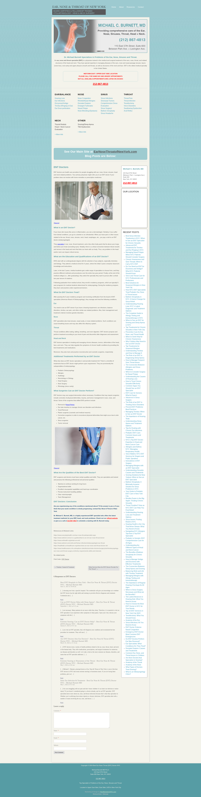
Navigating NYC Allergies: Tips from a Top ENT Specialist (135, 533)
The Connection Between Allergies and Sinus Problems (135, 367)
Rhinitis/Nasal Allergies (86, 101)
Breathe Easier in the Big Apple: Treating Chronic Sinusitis (135, 500)
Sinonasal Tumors (107, 101)
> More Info (59, 134)
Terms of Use (97, 794)
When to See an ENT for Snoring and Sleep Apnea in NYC (135, 322)
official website (112, 518)
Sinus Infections (107, 98)
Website (56, 745)
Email (56, 738)
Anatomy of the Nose (133, 665)
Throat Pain (128, 98)
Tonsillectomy (129, 103)
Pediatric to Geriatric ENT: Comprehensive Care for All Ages (135, 540)
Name (56, 730)
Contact (141, 7)
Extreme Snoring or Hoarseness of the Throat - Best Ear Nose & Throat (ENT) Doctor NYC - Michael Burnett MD (87, 662)
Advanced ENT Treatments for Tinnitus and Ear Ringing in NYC (135, 247)
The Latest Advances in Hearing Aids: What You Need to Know (134, 599)
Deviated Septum (84, 103)
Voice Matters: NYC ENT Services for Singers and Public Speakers (135, 456)
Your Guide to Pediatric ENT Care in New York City (134, 493)
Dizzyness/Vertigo (61, 103)
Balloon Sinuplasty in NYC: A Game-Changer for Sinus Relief (135, 299)
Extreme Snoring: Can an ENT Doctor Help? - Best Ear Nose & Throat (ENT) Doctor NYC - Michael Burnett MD (87, 623)
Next (145, 35)
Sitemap (105, 794)
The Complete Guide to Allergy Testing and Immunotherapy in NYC (134, 315)
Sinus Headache (107, 113)
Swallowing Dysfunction (133, 108)
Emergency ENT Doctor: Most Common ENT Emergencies (135, 634)
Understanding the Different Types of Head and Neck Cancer (134, 547)
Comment (57, 711)
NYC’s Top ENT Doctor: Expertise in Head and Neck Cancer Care (134, 442)
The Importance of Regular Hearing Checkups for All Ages (135, 585)
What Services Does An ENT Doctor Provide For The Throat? (103, 568)
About (121, 7)
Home (113, 7)
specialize (60, 244)
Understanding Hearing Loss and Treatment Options (134, 514)
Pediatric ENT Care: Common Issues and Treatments (133, 435)
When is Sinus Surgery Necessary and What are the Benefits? (135, 592)
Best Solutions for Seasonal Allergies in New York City (135, 285)
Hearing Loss (60, 98)
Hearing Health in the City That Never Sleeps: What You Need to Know (135, 526)
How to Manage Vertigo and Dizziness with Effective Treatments (134, 561)
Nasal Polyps (83, 108)
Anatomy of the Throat (134, 662)
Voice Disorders (130, 106)
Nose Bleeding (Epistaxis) (87, 111)
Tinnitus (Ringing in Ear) (64, 106)
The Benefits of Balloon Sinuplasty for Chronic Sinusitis (134, 554)
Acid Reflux (128, 111)
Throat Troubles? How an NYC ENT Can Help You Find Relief (135, 507)
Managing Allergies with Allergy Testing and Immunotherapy (134, 578)
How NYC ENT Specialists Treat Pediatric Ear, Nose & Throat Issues (136, 292)
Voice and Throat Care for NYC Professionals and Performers (135, 278)
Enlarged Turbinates (85, 106)
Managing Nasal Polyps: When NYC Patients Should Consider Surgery (135, 254)
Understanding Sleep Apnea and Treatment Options (134, 423)
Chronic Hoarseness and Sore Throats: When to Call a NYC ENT (135, 262)
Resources (131, 7)
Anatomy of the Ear (133, 620)
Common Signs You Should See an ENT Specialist (133, 388)
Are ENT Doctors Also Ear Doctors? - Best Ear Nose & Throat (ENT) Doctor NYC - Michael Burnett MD (87, 640)
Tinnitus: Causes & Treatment (64, 567)
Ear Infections (60, 101)
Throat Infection (129, 101)
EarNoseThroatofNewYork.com (115, 151)
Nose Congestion (84, 98)
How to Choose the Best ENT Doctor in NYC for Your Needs (135, 606)
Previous (55, 35)
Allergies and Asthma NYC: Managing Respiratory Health (133, 449)
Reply (61, 599)
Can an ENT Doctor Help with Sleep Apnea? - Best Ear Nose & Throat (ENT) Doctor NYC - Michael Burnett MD (87, 603)
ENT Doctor (65, 559)
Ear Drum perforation (62, 108)
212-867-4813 (100, 84)
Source (56, 223)
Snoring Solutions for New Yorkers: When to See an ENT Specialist (135, 477)
